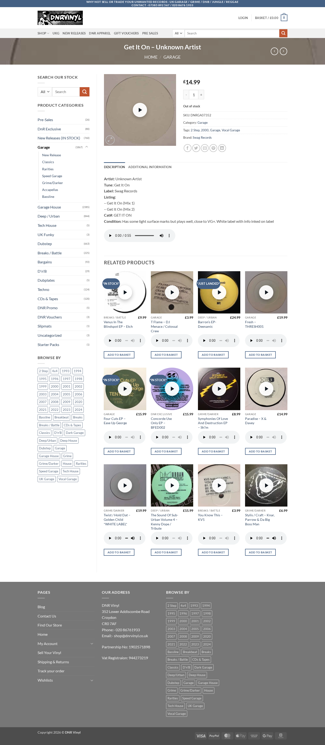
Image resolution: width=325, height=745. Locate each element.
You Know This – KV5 (210, 517)
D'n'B (42, 271)
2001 (66, 386)
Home (151, 57)
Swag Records (202, 137)
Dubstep (45, 243)
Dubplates (46, 280)
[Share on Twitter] (196, 148)
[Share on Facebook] (188, 148)
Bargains (45, 262)
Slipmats (45, 326)
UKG (56, 33)
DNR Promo (48, 307)
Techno (43, 289)
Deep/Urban (47, 440)
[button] (243, 18)
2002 (78, 386)
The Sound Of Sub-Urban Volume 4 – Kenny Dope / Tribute (164, 521)
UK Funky (46, 234)
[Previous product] (283, 51)
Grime (67, 456)
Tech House (47, 225)
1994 (77, 371)
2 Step (43, 371)
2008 (55, 402)
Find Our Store (50, 625)
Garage (172, 57)
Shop (42, 33)
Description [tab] (114, 167)
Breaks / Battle (50, 253)
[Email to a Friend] (205, 148)
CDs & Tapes (48, 298)
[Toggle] (86, 147)
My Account (48, 643)
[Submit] (283, 33)
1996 (55, 379)
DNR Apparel (100, 33)
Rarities (48, 169)
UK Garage (46, 479)
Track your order (51, 671)
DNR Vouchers (50, 317)
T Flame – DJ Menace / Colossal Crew (164, 326)
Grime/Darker (52, 183)
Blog (41, 606)
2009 (66, 402)
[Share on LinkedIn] (222, 148)
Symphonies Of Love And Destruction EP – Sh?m (213, 423)
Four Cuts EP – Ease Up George (115, 421)
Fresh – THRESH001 (254, 324)
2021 (43, 410)
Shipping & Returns (53, 662)
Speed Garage (52, 176)
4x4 (55, 371)
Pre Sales (150, 33)
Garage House (49, 207)
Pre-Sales (45, 119)
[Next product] (274, 51)
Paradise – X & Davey (255, 421)
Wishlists (45, 680)
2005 (66, 394)
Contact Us (47, 616)
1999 (43, 386)
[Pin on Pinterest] (213, 148)
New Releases (74, 33)
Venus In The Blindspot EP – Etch (118, 324)
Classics (48, 162)
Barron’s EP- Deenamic (207, 324)
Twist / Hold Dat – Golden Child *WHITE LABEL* (117, 519)
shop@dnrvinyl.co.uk (131, 635)
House (67, 463)
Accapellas (50, 190)
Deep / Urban (49, 216)
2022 (55, 410)
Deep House (68, 440)
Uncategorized (50, 335)
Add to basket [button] (119, 354)
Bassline (48, 197)
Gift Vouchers (126, 33)
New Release (51, 155)
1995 (43, 379)
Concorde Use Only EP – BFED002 (161, 423)
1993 (65, 371)
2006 (78, 394)
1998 (78, 379)
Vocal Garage (68, 479)
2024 (78, 410)
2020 (78, 402)
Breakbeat (61, 417)
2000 (55, 386)
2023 (66, 410)
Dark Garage (75, 433)
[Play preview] (140, 110)
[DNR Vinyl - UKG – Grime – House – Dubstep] (61, 18)
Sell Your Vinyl (49, 652)
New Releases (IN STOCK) (59, 138)
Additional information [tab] (150, 167)
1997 (66, 379)
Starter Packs (48, 344)
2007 (43, 402)
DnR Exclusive (49, 129)
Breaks (78, 417)
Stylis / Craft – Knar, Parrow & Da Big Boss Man (260, 519)
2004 (55, 394)
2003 (43, 394)
